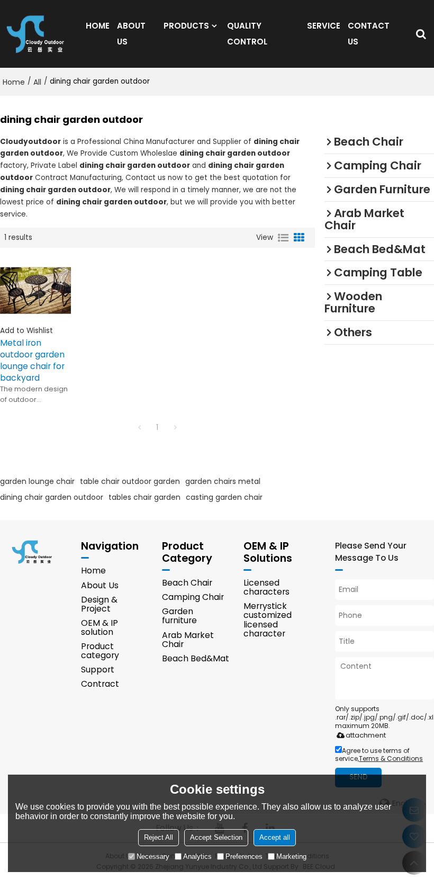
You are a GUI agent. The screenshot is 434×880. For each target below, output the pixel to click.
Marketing (291, 856)
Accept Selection (216, 837)
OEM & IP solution (99, 627)
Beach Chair (187, 583)
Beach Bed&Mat (195, 658)
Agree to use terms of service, (379, 754)
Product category (100, 650)
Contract (100, 684)
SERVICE (323, 25)
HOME (98, 25)
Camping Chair (193, 597)
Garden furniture (179, 615)
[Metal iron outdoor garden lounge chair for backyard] (35, 290)
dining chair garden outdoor (51, 497)
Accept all (274, 837)
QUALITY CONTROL (247, 33)
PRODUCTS (186, 25)
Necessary (153, 856)
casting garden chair (224, 497)
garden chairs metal (222, 481)
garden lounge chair (37, 481)
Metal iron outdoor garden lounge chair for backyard (32, 360)
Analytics (197, 856)
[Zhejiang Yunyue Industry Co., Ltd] (38, 34)
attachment (366, 735)
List (283, 237)
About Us (100, 585)
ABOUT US (131, 33)
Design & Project (99, 604)
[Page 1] (139, 427)
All (37, 82)
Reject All (158, 837)
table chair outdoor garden (130, 481)
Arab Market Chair (188, 639)
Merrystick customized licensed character (267, 619)
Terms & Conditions (391, 758)
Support (97, 669)
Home (14, 82)
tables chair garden (144, 497)
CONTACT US (369, 33)
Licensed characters (266, 587)
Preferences (244, 856)
